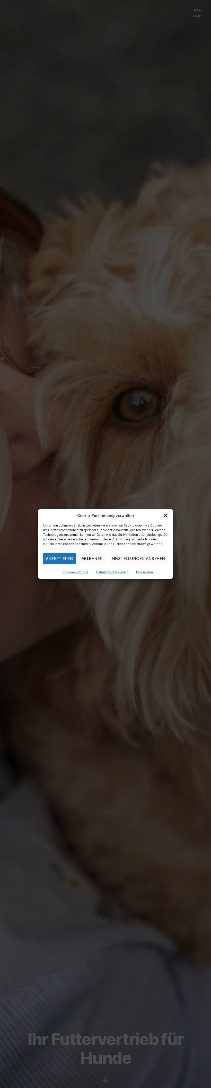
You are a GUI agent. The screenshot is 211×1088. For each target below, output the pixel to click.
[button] (165, 515)
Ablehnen (92, 558)
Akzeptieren (59, 558)
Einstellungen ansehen (138, 558)
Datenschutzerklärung (112, 572)
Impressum (144, 572)
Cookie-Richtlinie (75, 572)
